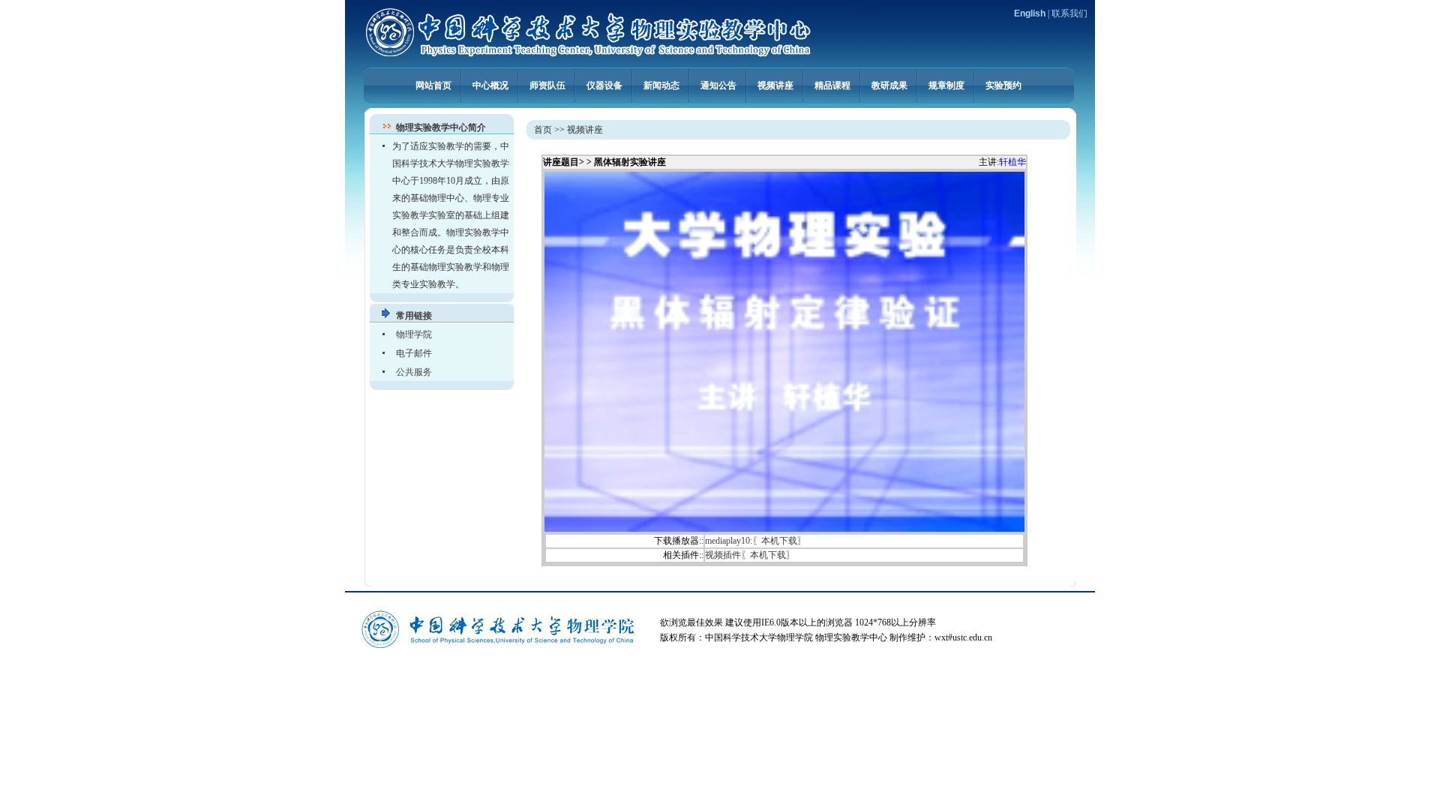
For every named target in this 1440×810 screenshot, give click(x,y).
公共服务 (414, 372)
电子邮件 (414, 353)
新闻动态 (662, 85)
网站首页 (434, 85)
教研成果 (890, 85)
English (1030, 13)
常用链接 (414, 315)
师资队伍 (548, 85)
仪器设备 (604, 85)
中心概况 (490, 85)
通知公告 (718, 85)
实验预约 (1004, 85)
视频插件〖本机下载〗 (750, 555)
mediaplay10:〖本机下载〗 (755, 541)
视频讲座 (776, 85)
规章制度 (946, 85)
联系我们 (1070, 13)
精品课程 (832, 85)
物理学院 (414, 334)
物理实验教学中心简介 (441, 127)
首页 (543, 129)
